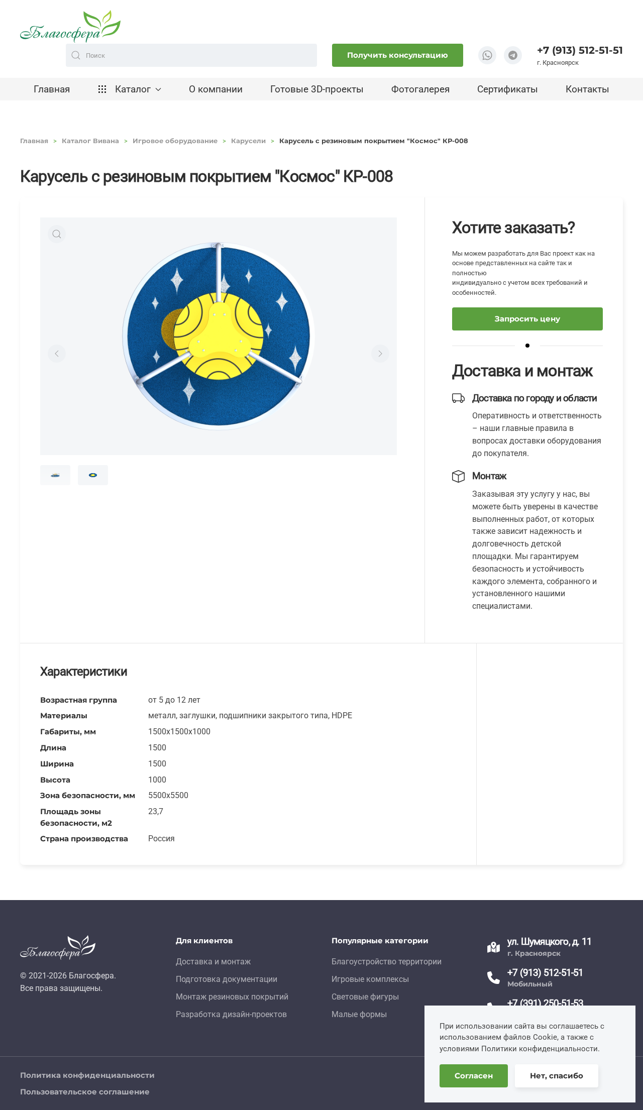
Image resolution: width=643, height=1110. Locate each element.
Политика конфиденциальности (87, 1075)
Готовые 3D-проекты (317, 89)
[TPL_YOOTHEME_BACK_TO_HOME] (70, 26)
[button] (57, 234)
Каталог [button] (133, 89)
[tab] (55, 475)
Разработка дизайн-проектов (231, 1014)
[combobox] (191, 55)
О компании (216, 89)
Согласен (474, 1075)
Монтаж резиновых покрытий (232, 997)
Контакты (587, 89)
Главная (52, 89)
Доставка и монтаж (213, 961)
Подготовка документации (226, 979)
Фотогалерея (420, 89)
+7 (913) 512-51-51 (580, 50)
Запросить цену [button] (527, 318)
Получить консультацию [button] (397, 55)
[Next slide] (380, 354)
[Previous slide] (57, 354)
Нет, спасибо (556, 1075)
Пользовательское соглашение (85, 1091)
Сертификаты (507, 89)
